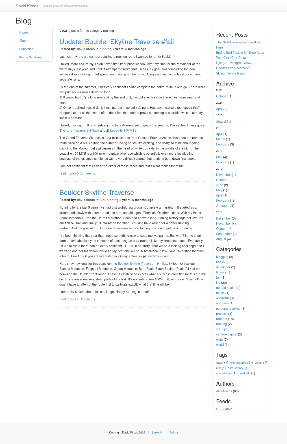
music (220, 292)
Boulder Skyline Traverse (96, 192)
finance (221, 272)
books (220, 262)
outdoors (222, 303)
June (219, 185)
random (221, 318)
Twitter (174, 432)
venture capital (226, 334)
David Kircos (27, 6)
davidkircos (86, 49)
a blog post (92, 56)
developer (223, 267)
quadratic (244, 373)
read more (66, 173)
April (219, 109)
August (221, 121)
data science (236, 368)
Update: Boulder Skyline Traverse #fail (116, 41)
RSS (219, 409)
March (220, 139)
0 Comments (86, 173)
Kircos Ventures (30, 57)
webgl (258, 363)
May (219, 157)
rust (218, 368)
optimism (222, 298)
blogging (222, 256)
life (218, 282)
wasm (219, 363)
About (23, 40)
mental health (225, 287)
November (223, 174)
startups (222, 329)
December (223, 218)
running (106, 49)
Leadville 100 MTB (123, 130)
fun (102, 199)
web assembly (239, 363)
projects (221, 313)
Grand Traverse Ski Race (81, 130)
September (224, 233)
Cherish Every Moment (232, 68)
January (222, 205)
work (219, 339)
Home (23, 32)
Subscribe (26, 49)
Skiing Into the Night (230, 73)
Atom (229, 409)
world (220, 344)
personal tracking (228, 308)
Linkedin (157, 432)
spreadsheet (224, 373)
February (222, 144)
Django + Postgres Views (234, 62)
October (222, 96)
